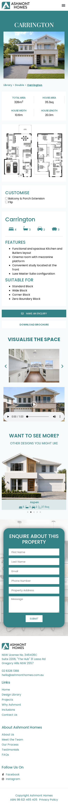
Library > (8, 85)
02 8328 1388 (10, 671)
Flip (10, 202)
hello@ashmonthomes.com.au (23, 675)
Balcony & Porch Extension (26, 198)
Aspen (34, 502)
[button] (63, 5)
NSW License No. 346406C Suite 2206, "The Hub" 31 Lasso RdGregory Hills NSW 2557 (24, 659)
